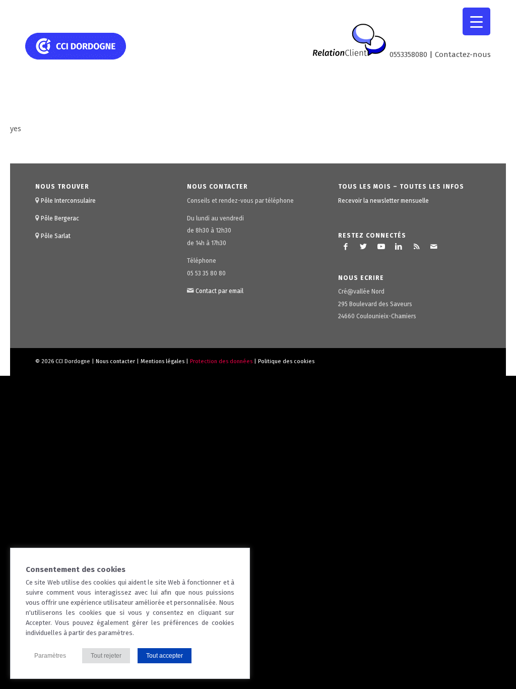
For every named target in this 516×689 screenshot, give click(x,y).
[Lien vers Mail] (433, 246)
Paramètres (50, 655)
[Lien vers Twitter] (363, 246)
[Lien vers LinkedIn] (398, 246)
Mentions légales (162, 361)
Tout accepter (164, 655)
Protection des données (221, 361)
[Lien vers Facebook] (345, 246)
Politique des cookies (286, 361)
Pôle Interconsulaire (68, 200)
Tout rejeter (106, 655)
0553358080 (408, 54)
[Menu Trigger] (476, 21)
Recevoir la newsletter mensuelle (383, 200)
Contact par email (219, 291)
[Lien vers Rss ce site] (416, 246)
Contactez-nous (463, 54)
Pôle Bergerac (60, 218)
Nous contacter (115, 361)
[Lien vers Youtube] (381, 246)
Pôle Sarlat (56, 236)
